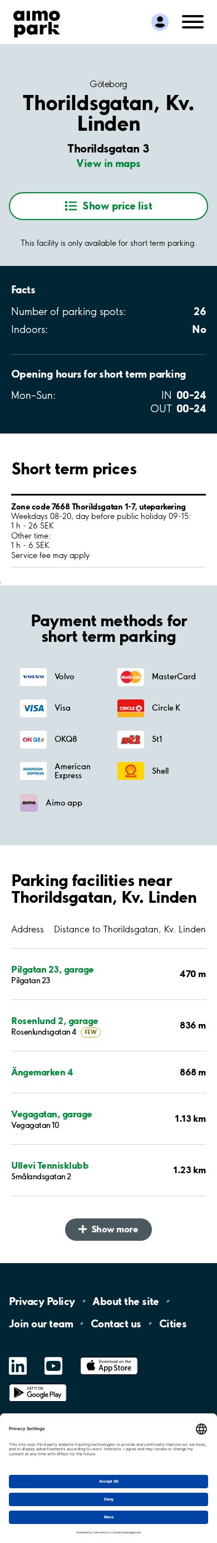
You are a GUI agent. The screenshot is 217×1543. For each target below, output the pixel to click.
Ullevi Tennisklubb (49, 1165)
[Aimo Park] (36, 21)
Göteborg (108, 83)
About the (125, 1301)
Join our (41, 1323)
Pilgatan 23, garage (52, 969)
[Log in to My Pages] (160, 22)
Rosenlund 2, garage (54, 1020)
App (109, 1357)
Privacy (42, 1301)
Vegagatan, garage (51, 1114)
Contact (116, 1323)
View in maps (108, 163)
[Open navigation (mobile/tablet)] (193, 21)
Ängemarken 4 (42, 1072)
